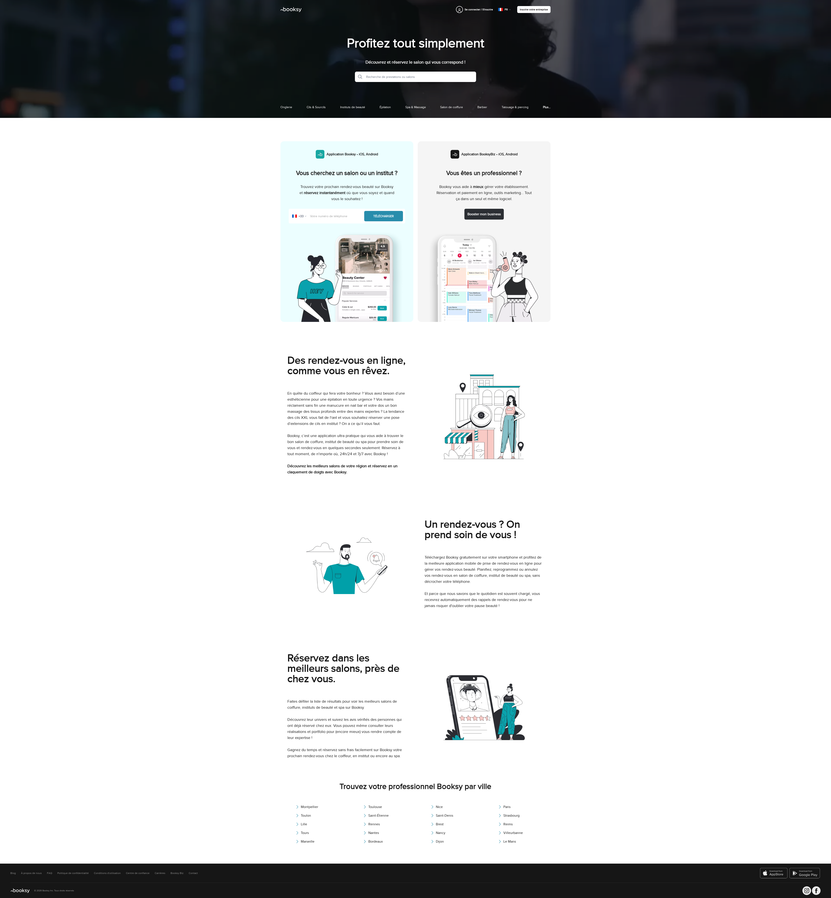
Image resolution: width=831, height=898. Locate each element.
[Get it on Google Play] (805, 873)
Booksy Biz (177, 873)
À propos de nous (31, 873)
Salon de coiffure (451, 107)
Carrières (160, 873)
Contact (193, 873)
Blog (13, 873)
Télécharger (383, 216)
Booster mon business (484, 214)
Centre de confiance (138, 873)
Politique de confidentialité (73, 873)
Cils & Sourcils (316, 107)
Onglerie (286, 107)
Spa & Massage (415, 107)
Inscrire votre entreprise (534, 9)
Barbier (482, 107)
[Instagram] (806, 890)
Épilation (385, 107)
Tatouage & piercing (515, 107)
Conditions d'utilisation (107, 873)
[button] (359, 77)
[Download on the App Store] (774, 873)
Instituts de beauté (352, 107)
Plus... (547, 107)
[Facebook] (816, 890)
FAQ (49, 873)
